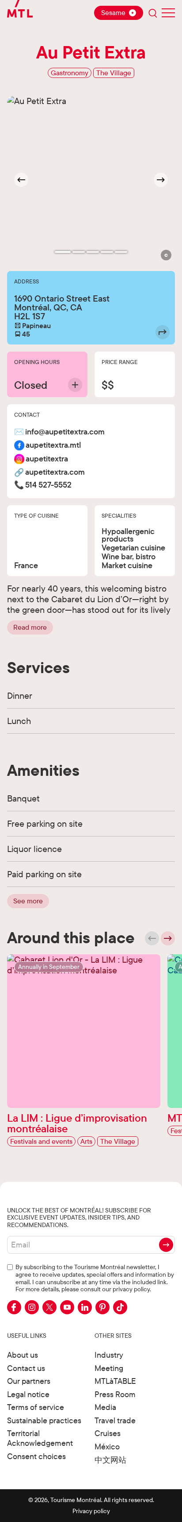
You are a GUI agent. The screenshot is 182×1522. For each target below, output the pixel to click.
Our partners (28, 1381)
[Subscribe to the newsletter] (166, 1245)
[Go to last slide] (21, 180)
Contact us (26, 1368)
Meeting (109, 1368)
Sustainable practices (44, 1420)
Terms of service (35, 1407)
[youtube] (67, 1307)
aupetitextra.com (55, 472)
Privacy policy (91, 1511)
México (107, 1446)
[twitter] (49, 1307)
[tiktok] (120, 1307)
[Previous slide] (152, 938)
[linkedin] (85, 1307)
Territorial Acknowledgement (40, 1438)
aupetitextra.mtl (53, 445)
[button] (166, 255)
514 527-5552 (48, 485)
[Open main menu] (168, 12)
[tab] (63, 252)
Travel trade (115, 1420)
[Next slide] (161, 180)
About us (22, 1355)
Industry (109, 1355)
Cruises (108, 1433)
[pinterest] (102, 1307)
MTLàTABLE (115, 1381)
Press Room (115, 1394)
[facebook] (14, 1307)
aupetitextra (47, 459)
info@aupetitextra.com (65, 432)
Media (105, 1407)
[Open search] (152, 13)
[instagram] (32, 1307)
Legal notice (28, 1394)
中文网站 (110, 1460)
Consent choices (36, 1456)
